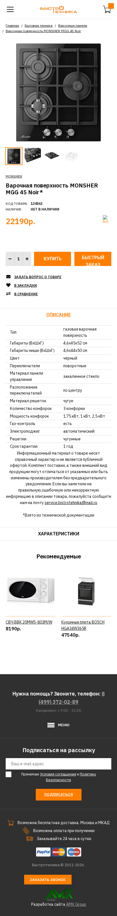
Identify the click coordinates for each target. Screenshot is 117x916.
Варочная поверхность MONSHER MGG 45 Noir (43, 31)
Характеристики (58, 534)
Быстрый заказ (93, 260)
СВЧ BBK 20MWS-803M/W (29, 622)
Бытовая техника (39, 25)
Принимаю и (58, 777)
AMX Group (76, 904)
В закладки (25, 285)
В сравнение (26, 294)
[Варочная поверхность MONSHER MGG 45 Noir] (58, 91)
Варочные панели (72, 25)
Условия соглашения (58, 774)
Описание (58, 314)
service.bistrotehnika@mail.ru (71, 502)
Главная (12, 25)
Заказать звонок (48, 879)
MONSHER (14, 176)
